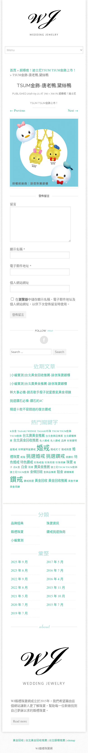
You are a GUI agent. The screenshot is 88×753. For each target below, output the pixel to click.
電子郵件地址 (20, 266)
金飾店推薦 (50, 472)
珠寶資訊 (52, 523)
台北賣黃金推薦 (34, 435)
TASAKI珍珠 (44, 431)
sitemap (71, 740)
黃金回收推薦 (57, 480)
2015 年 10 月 (55, 596)
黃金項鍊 (15, 486)
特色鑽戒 (26, 462)
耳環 (30, 467)
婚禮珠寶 (17, 531)
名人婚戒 (44, 440)
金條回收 (36, 472)
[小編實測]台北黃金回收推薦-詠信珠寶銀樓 (40, 375)
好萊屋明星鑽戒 (27, 449)
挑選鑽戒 (55, 456)
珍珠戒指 (39, 462)
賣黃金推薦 (42, 467)
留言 (13, 204)
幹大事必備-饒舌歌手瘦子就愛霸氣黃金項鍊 (40, 392)
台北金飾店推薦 (54, 435)
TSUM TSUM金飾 (61, 431)
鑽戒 (16, 479)
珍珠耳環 (50, 462)
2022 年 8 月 (19, 587)
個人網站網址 (19, 282)
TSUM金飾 (16, 435)
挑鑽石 (69, 457)
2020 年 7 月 (19, 604)
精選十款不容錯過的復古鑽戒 (30, 409)
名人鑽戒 (55, 440)
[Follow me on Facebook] (44, 340)
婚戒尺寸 (55, 449)
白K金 (16, 467)
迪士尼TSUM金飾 (19, 472)
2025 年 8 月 (19, 570)
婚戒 (43, 447)
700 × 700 (49, 93)
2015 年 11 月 (55, 587)
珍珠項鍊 (60, 462)
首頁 (13, 70)
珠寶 (69, 462)
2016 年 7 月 (54, 570)
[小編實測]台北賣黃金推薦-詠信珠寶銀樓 (38, 383)
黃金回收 (41, 480)
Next (73, 110)
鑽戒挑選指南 (55, 531)
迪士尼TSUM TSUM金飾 (64, 467)
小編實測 (17, 540)
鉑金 (60, 472)
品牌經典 (17, 523)
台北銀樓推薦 (57, 740)
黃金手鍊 (73, 480)
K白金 (13, 431)
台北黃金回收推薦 (26, 440)
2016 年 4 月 (54, 579)
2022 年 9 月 (19, 579)
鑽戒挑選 (29, 480)
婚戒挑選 (66, 449)
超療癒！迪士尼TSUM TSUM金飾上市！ (48, 70)
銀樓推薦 (69, 472)
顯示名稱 (17, 249)
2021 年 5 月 (19, 596)
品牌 (63, 440)
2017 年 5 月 (54, 562)
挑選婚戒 (35, 456)
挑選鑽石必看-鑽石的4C (26, 400)
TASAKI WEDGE (27, 431)
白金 (24, 467)
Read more (20, 721)
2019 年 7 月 (19, 613)
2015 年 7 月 (54, 604)
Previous (17, 110)
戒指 (22, 457)
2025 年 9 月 (19, 562)
